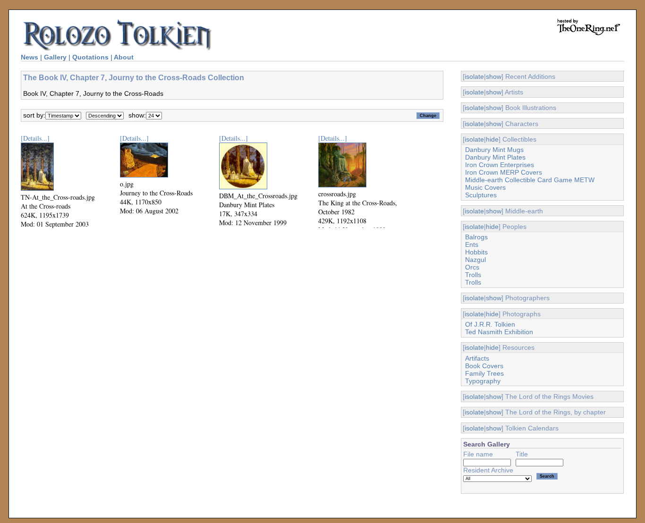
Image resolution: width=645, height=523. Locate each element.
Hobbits (476, 252)
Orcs (472, 267)
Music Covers (485, 187)
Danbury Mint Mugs (494, 149)
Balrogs (476, 237)
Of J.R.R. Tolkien (490, 324)
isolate (474, 76)
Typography (483, 381)
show (493, 76)
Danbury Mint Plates (495, 157)
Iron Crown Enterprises (499, 165)
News (29, 57)
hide (492, 139)
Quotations (90, 57)
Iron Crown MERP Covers (503, 172)
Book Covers (484, 366)
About (124, 57)
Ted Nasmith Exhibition (499, 332)
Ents (471, 244)
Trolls (473, 274)
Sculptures (481, 195)
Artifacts (477, 358)
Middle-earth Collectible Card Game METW (529, 180)
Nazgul (475, 259)
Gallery (55, 57)
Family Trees (484, 373)
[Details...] (35, 138)
